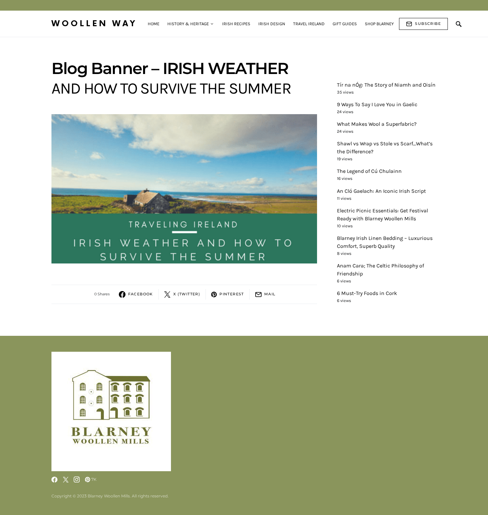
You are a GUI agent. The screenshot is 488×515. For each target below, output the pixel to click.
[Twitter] (66, 479)
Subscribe (428, 23)
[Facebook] (54, 479)
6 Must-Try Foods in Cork (367, 293)
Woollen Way (94, 24)
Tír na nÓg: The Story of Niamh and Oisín (386, 85)
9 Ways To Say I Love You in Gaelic (377, 104)
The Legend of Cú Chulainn (369, 171)
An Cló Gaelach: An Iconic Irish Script (381, 191)
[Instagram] (77, 479)
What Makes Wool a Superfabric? (377, 124)
